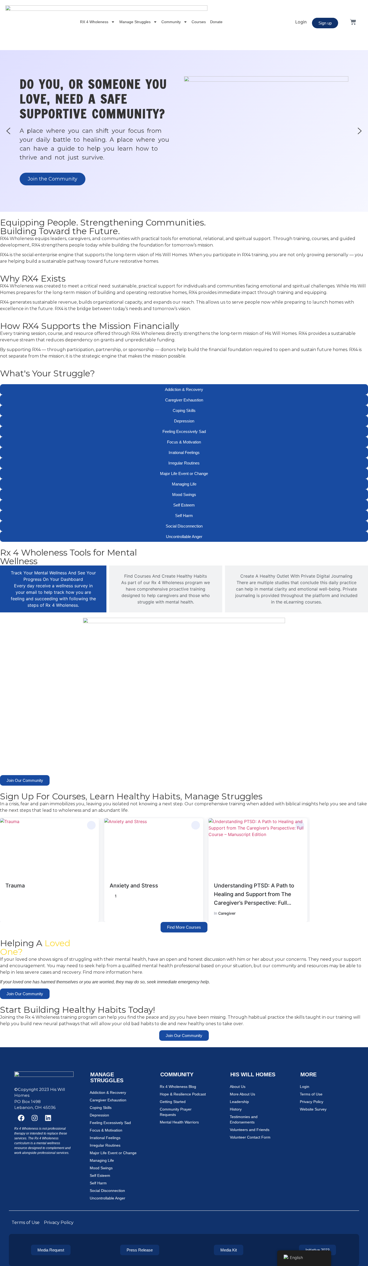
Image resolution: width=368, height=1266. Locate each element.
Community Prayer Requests (176, 1112)
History (236, 1109)
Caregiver (226, 913)
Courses (199, 22)
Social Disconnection (107, 1190)
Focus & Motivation (106, 1130)
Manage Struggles (135, 22)
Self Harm (98, 1183)
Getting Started (173, 1101)
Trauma (15, 885)
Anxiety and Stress (134, 885)
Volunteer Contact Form (250, 1137)
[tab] (53, 589)
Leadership (239, 1101)
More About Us (242, 1094)
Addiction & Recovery (108, 1092)
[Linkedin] (48, 1118)
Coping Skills (101, 1107)
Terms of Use (311, 1094)
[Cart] (353, 22)
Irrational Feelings (105, 1138)
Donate (216, 22)
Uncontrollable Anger (107, 1198)
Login (304, 1086)
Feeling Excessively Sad (110, 1123)
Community (171, 22)
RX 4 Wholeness (94, 22)
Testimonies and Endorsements (244, 1119)
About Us (237, 1086)
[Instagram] (34, 1118)
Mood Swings (101, 1168)
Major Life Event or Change (113, 1153)
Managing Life (102, 1160)
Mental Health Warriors (179, 1122)
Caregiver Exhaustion (108, 1100)
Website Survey (313, 1109)
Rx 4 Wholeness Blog (178, 1086)
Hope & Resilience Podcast (183, 1094)
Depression (99, 1115)
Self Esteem (100, 1175)
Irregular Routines (105, 1145)
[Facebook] (21, 1118)
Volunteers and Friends (249, 1130)
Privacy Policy (311, 1101)
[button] (8, 131)
